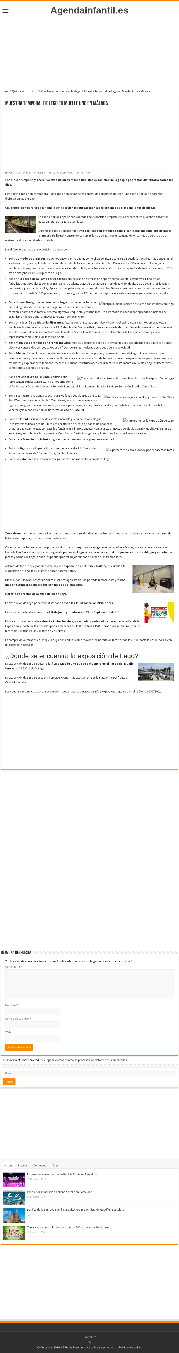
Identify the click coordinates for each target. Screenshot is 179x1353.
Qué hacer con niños (25, 91)
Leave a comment (63, 172)
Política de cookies (130, 1347)
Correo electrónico (18, 1018)
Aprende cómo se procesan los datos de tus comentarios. (91, 1060)
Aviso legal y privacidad (101, 1347)
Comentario (13, 966)
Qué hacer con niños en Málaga (61, 91)
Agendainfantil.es (89, 10)
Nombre (11, 1005)
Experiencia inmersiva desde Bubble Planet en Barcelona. (62, 1174)
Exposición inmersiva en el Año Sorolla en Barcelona (59, 1192)
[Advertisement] (89, 55)
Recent (8, 1165)
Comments (40, 1165)
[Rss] (89, 1342)
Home (4, 91)
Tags (55, 1165)
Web (8, 1032)
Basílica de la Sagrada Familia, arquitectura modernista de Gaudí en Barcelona (76, 1209)
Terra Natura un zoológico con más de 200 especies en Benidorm (68, 1227)
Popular (23, 1165)
